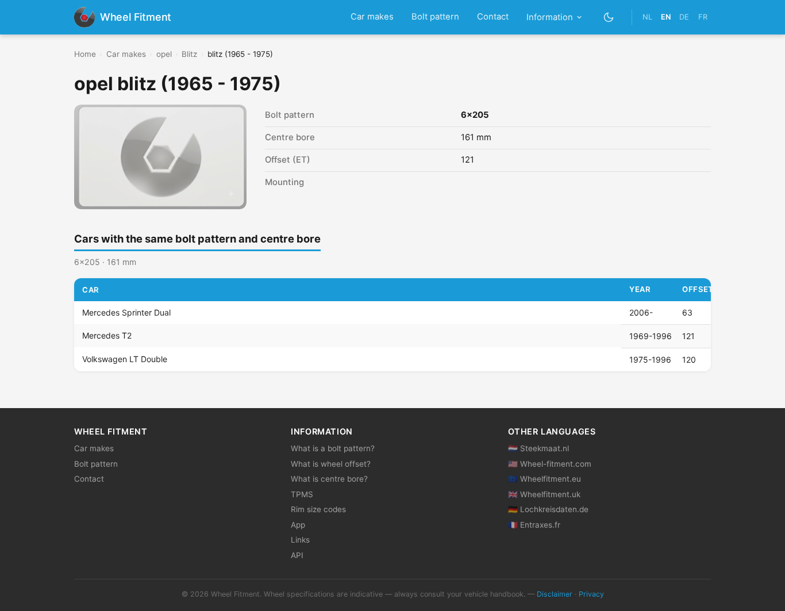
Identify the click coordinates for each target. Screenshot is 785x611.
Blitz (189, 54)
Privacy (591, 594)
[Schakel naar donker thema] (609, 17)
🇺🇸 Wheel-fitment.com (549, 463)
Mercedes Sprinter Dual (126, 312)
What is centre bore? (329, 478)
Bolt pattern (435, 16)
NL (647, 17)
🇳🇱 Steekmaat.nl (538, 448)
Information (549, 17)
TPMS (302, 494)
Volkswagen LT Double (124, 359)
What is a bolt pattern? (333, 448)
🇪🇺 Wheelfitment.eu (544, 478)
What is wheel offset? (331, 463)
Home (85, 54)
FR (702, 17)
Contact (493, 16)
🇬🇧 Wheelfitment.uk (544, 494)
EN (666, 17)
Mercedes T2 (107, 336)
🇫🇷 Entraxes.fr (534, 524)
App (298, 524)
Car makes (372, 16)
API (297, 555)
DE (684, 17)
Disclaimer (554, 594)
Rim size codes (318, 509)
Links (300, 539)
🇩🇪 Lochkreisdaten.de (548, 509)
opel (164, 54)
